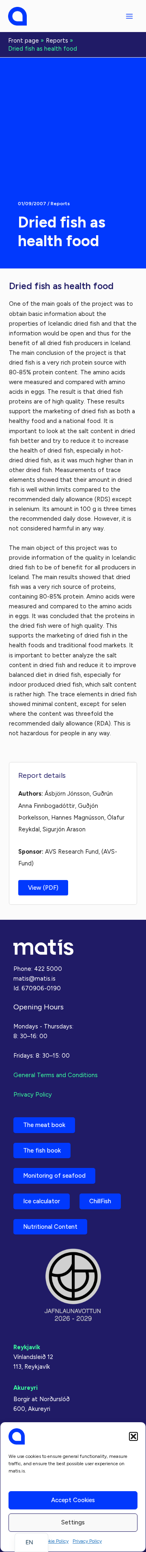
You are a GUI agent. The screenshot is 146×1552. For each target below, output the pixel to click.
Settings (73, 1522)
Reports (60, 203)
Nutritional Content (50, 1226)
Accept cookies (73, 1500)
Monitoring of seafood (54, 1175)
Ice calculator (41, 1201)
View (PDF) (43, 887)
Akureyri (25, 1387)
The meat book (44, 1125)
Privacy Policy (87, 1541)
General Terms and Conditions (55, 1075)
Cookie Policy (54, 1541)
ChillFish (100, 1201)
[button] (133, 1436)
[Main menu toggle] (129, 16)
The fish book (42, 1150)
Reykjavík (26, 1347)
